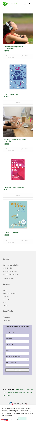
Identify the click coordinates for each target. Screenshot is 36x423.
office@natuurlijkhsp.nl (11, 274)
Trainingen (6, 296)
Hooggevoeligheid (9, 293)
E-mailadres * (10, 333)
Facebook (6, 317)
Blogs (5, 302)
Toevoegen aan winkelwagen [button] (11, 56)
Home (5, 290)
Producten (6, 299)
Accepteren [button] (22, 419)
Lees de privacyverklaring (10, 419)
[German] (7, 420)
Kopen (18, 102)
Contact (5, 305)
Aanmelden (17, 370)
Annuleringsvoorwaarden (16, 392)
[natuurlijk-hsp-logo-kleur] (15, 3)
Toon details (25, 55)
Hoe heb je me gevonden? (14, 356)
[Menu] (25, 3)
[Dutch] (2, 420)
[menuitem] (25, 3)
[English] (5, 420)
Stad (7, 350)
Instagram (6, 320)
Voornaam (9, 338)
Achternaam (9, 344)
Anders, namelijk (11, 362)
